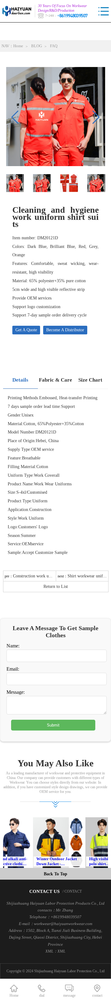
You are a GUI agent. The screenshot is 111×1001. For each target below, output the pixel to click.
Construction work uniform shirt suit (45, 576)
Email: (12, 669)
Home (18, 46)
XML (61, 951)
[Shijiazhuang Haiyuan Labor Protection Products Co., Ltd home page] (18, 11)
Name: (12, 645)
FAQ (53, 46)
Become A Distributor (65, 330)
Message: (15, 692)
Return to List (55, 586)
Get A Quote (26, 330)
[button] (96, 117)
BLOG (36, 46)
